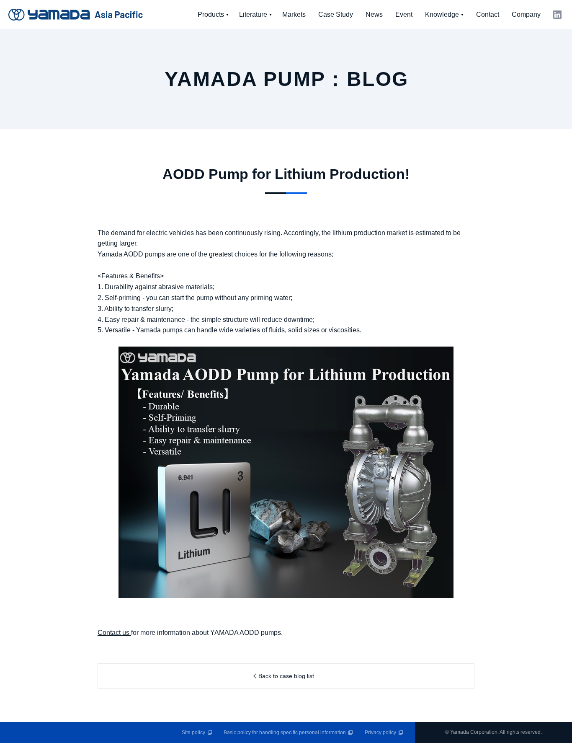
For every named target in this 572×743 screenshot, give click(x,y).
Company (526, 14)
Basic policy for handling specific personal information (285, 732)
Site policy (193, 732)
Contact (487, 14)
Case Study (335, 14)
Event (403, 14)
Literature (253, 14)
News (374, 14)
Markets (294, 14)
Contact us (113, 632)
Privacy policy (380, 732)
